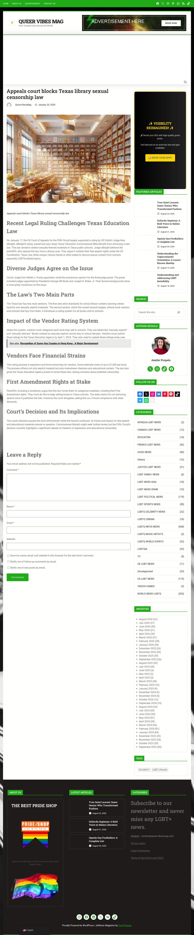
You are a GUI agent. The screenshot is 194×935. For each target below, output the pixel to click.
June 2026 (144, 626)
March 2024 (145, 725)
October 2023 (146, 743)
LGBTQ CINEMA (145, 519)
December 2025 (147, 648)
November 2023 (147, 739)
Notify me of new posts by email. (27, 567)
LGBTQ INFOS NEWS (148, 526)
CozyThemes (124, 925)
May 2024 (144, 717)
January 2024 (146, 732)
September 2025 (148, 659)
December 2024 (147, 692)
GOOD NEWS (144, 452)
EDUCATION (143, 437)
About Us (16, 3)
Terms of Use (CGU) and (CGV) (147, 858)
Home (5, 3)
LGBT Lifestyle (159, 769)
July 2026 (144, 622)
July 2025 (144, 666)
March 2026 (145, 637)
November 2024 (147, 695)
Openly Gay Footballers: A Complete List (170, 240)
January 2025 (146, 688)
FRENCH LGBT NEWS (148, 444)
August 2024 (146, 706)
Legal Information (140, 850)
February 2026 (146, 641)
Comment (13, 469)
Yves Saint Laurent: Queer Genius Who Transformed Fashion (169, 205)
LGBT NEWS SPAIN (147, 489)
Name (11, 506)
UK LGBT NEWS (145, 563)
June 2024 (144, 714)
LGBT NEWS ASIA (146, 482)
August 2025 (146, 663)
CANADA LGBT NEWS (149, 429)
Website (11, 539)
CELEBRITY (144, 769)
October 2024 (146, 699)
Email (10, 522)
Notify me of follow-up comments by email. (33, 561)
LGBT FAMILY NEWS (148, 474)
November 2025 (147, 652)
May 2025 (144, 674)
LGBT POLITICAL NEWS (150, 496)
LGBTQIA (142, 549)
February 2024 (146, 728)
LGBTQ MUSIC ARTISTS (150, 534)
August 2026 (146, 619)
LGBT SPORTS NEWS (148, 504)
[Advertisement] (97, 57)
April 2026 (144, 633)
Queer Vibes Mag (41, 21)
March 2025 (145, 681)
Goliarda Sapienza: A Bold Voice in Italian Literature (168, 223)
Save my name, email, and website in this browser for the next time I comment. (52, 555)
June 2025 (144, 670)
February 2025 (146, 684)
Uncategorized (145, 571)
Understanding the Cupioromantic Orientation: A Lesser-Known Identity (169, 258)
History (141, 459)
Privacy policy (138, 843)
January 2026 (146, 644)
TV (138, 556)
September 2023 (148, 747)
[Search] (178, 312)
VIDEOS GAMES (146, 586)
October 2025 (146, 655)
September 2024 (148, 703)
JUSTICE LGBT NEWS (149, 467)
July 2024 (144, 710)
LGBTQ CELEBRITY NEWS (151, 511)
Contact (135, 836)
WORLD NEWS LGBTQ (149, 593)
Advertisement (32, 3)
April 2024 (144, 721)
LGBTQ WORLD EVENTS (150, 541)
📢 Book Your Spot (160, 157)
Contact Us (49, 3)
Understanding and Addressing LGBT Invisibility (168, 278)
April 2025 (144, 677)
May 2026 (144, 630)
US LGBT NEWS (145, 578)
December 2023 (147, 736)
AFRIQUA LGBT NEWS (149, 422)
